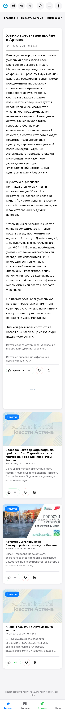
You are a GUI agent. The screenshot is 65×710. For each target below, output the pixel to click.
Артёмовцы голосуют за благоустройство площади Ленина (31, 543)
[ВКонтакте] (21, 5)
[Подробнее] (34, 492)
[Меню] (49, 6)
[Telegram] (13, 5)
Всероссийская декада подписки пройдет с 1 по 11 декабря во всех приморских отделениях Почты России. (30, 455)
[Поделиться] (49, 370)
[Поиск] (40, 6)
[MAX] (29, 5)
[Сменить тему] (58, 6)
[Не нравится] (39, 370)
